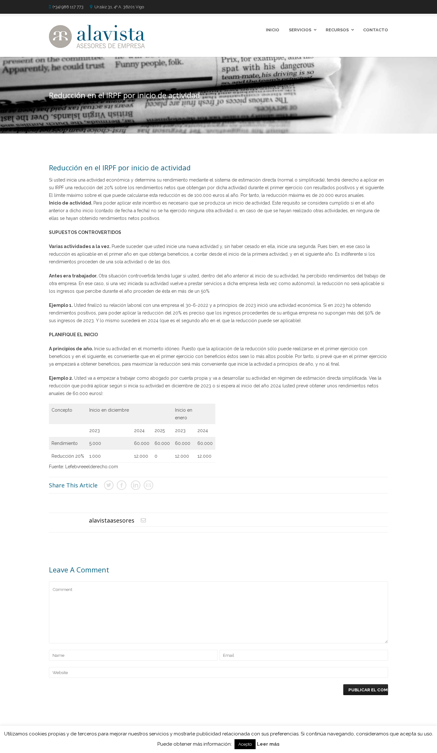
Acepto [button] (245, 744)
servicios (300, 29)
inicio (272, 29)
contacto (375, 29)
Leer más (268, 744)
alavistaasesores (111, 520)
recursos (337, 29)
